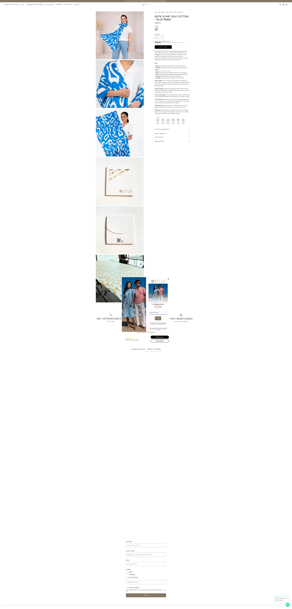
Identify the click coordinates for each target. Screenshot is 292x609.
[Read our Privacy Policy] (165, 590)
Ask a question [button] (160, 341)
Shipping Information (159, 141)
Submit (146, 595)
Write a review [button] (160, 337)
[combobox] (130, 555)
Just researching (133, 577)
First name (129, 541)
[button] (59, 4)
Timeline (128, 569)
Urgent (131, 572)
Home (156, 12)
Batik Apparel (162, 12)
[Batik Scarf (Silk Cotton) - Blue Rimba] (156, 29)
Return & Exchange (159, 137)
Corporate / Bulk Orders (160, 133)
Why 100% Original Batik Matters (162, 129)
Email (127, 560)
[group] (146, 1)
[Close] (168, 279)
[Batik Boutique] (146, 4)
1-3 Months (132, 574)
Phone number (130, 551)
